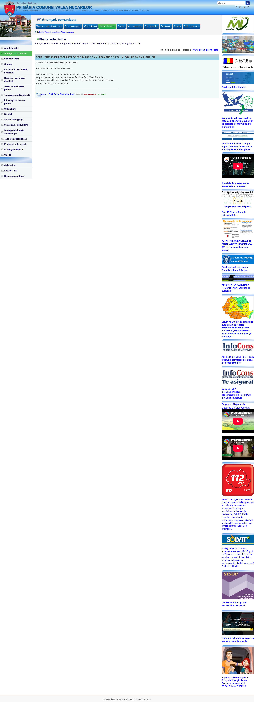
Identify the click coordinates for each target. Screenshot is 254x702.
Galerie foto (10, 165)
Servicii (8, 114)
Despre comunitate (14, 176)
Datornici (177, 26)
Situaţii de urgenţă (13, 119)
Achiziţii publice (151, 26)
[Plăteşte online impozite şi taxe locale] (238, 60)
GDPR (7, 154)
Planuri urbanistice (107, 26)
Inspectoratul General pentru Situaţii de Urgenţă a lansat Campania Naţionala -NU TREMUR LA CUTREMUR (235, 682)
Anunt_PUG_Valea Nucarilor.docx (58, 94)
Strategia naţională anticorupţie (14, 132)
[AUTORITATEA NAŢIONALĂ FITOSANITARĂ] (238, 278)
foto (233, 49)
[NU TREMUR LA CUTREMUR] (238, 660)
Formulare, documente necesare (15, 71)
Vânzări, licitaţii (90, 26)
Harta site (40, 32)
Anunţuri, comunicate (15, 53)
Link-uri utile (10, 170)
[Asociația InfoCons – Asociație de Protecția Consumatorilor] (238, 347)
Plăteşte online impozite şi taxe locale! (238, 67)
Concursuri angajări (73, 26)
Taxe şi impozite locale (15, 138)
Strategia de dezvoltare (16, 124)
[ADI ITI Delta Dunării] (238, 103)
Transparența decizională (17, 95)
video (243, 49)
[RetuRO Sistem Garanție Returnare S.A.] (238, 199)
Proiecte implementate (15, 144)
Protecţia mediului (13, 149)
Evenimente (166, 26)
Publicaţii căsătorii (191, 26)
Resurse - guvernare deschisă (14, 79)
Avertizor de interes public (14, 88)
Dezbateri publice (134, 26)
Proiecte (121, 26)
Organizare (10, 108)
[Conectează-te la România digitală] (238, 77)
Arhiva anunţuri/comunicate (205, 49)
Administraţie (11, 48)
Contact (8, 64)
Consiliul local (11, 58)
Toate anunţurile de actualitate (49, 26)
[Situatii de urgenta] (238, 623)
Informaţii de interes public (14, 102)
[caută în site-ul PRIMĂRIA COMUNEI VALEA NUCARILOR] (248, 3)
